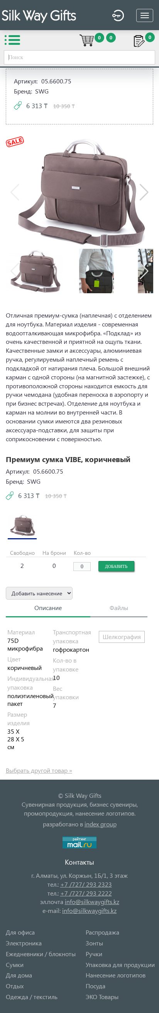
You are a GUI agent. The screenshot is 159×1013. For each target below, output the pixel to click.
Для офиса (20, 932)
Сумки (15, 964)
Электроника (24, 943)
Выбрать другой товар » (39, 770)
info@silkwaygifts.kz (92, 901)
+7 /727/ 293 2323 (86, 884)
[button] (144, 192)
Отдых (15, 986)
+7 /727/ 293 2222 (86, 893)
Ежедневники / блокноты (41, 954)
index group (101, 824)
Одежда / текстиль (32, 997)
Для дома (19, 975)
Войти (116, 16)
